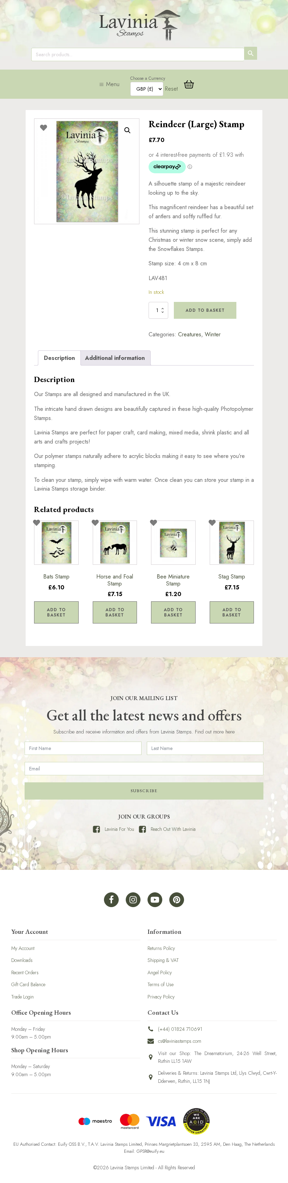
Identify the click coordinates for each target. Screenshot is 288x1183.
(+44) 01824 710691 (180, 1029)
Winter (213, 334)
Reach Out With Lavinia (173, 829)
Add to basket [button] (56, 612)
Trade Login (22, 996)
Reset (171, 89)
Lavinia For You (119, 829)
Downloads (22, 960)
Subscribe (144, 791)
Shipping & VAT (163, 960)
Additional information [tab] (115, 358)
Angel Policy (160, 972)
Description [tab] (59, 358)
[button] (127, 130)
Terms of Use (161, 984)
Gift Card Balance (28, 984)
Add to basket (205, 310)
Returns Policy (161, 948)
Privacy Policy (161, 996)
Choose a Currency (147, 78)
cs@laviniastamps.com (179, 1041)
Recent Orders (25, 972)
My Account (22, 948)
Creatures (189, 334)
